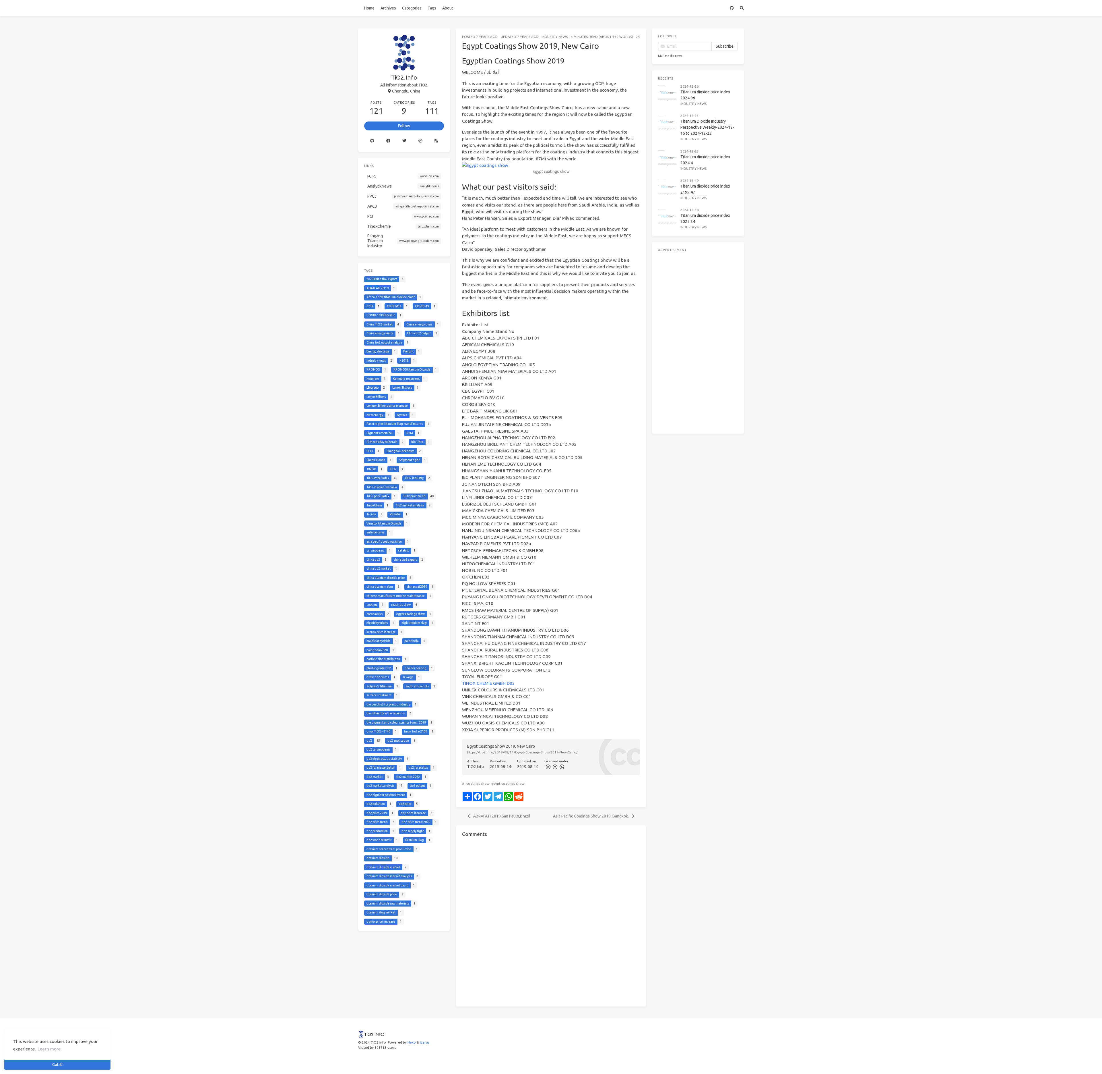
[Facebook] (388, 141)
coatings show (477, 783)
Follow (404, 126)
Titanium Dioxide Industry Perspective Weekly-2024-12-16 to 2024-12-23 (707, 127)
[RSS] (436, 141)
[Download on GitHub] (732, 8)
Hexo (412, 1042)
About (447, 8)
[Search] (742, 8)
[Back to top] (661, 1062)
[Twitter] (404, 141)
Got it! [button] (57, 1064)
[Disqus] (551, 921)
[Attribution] (554, 766)
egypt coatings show (507, 783)
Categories (412, 8)
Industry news (555, 36)
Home (369, 8)
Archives (388, 8)
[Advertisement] (698, 341)
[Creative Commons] (547, 766)
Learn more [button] (49, 1048)
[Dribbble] (420, 141)
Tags (432, 8)
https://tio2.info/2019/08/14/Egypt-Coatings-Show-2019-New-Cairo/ (522, 752)
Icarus (424, 1042)
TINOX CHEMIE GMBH (484, 683)
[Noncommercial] (561, 766)
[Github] (372, 141)
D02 (511, 683)
